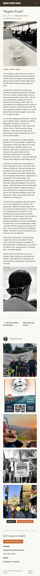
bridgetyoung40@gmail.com (13, 550)
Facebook (15, 561)
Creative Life (8, 18)
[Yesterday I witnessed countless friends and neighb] (20, 466)
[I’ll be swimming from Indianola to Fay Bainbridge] (20, 395)
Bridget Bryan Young (12, 3)
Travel (19, 18)
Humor (15, 18)
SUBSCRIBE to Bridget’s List (13, 541)
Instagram (7, 561)
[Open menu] (36, 3)
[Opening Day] (20, 501)
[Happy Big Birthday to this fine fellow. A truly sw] (20, 431)
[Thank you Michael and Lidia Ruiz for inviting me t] (20, 360)
